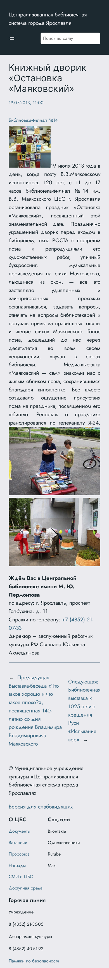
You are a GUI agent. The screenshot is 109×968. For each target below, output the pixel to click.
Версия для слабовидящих (41, 806)
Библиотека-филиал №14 (33, 120)
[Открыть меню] (12, 38)
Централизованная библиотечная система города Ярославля (48, 19)
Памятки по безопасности (34, 961)
